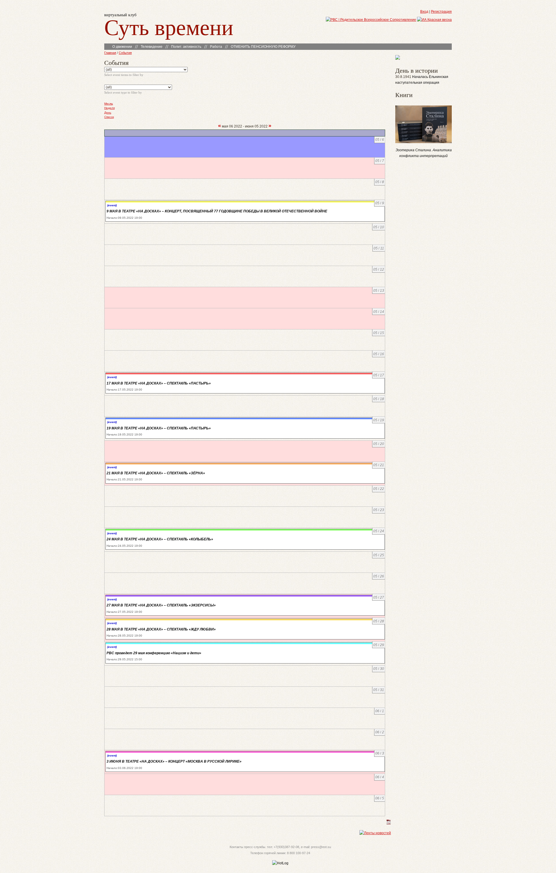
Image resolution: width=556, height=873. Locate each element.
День (107, 112)
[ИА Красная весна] (434, 20)
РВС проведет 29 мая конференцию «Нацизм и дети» (154, 653)
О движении (122, 47)
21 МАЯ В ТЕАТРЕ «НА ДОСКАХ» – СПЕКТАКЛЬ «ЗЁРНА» (156, 473)
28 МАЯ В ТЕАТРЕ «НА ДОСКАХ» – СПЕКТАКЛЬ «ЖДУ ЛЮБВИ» (161, 629)
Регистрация (441, 12)
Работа (216, 47)
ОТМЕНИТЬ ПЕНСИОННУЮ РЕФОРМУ (263, 47)
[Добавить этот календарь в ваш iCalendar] (388, 823)
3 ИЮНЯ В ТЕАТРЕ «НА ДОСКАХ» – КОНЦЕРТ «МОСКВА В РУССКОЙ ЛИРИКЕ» (174, 761)
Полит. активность (186, 47)
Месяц (108, 103)
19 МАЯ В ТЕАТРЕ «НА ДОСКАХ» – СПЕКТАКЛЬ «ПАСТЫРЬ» (159, 428)
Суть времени (168, 26)
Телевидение (151, 47)
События (125, 52)
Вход (424, 12)
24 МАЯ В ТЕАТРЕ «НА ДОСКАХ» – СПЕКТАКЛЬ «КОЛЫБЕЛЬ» (160, 539)
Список (109, 117)
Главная (110, 52)
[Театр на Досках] (397, 59)
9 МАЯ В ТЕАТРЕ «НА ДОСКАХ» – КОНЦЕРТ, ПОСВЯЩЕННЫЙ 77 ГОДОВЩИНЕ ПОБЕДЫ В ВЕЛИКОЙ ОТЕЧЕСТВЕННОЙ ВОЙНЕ (217, 211)
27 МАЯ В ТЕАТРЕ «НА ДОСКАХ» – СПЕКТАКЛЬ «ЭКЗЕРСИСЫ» (161, 605)
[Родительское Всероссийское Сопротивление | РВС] (371, 20)
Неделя (109, 108)
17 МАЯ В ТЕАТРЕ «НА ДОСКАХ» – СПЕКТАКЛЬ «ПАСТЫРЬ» (159, 383)
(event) (112, 205)
